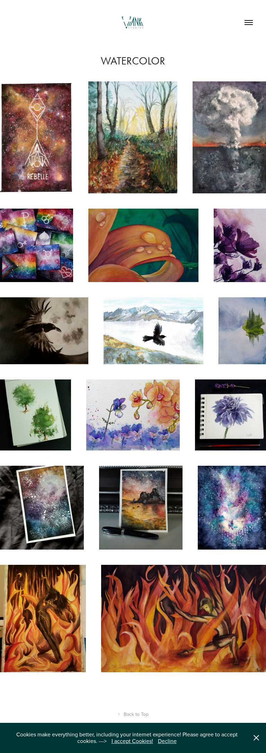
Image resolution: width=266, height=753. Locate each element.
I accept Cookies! (132, 741)
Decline (167, 741)
